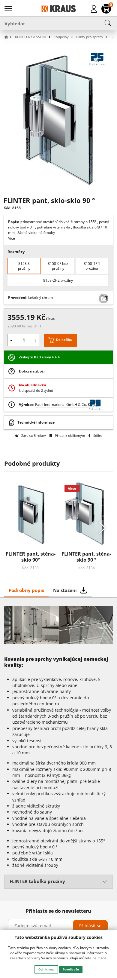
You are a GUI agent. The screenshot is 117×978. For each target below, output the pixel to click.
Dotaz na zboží (32, 371)
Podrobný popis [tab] (26, 590)
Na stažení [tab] (65, 590)
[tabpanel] (58, 749)
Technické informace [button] (36, 422)
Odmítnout (46, 969)
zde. (103, 958)
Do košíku (64, 339)
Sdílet (97, 435)
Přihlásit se (90, 925)
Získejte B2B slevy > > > (39, 357)
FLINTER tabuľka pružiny (37, 881)
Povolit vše (71, 969)
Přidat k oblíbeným (69, 435)
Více (11, 238)
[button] (9, 37)
